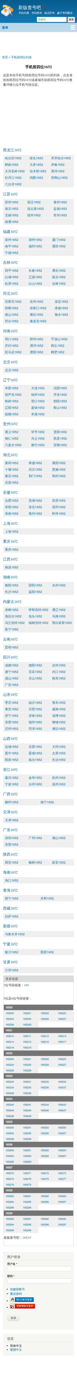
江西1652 (10, 559)
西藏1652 (10, 908)
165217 (62, 1042)
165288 (10, 1207)
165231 (27, 1081)
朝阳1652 (60, 401)
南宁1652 (47, 802)
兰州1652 (11, 970)
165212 (44, 1036)
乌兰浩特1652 (15, 622)
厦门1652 (59, 239)
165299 (27, 1230)
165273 (62, 1173)
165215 (27, 1042)
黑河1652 (58, 171)
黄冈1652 (11, 463)
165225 (27, 1064)
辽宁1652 (10, 379)
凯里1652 (60, 438)
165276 (44, 1179)
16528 (9, 1190)
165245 (27, 1110)
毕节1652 (38, 432)
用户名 (12, 1264)
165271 (27, 1173)
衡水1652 (61, 314)
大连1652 (38, 388)
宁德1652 (11, 252)
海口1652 (11, 880)
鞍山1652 (60, 407)
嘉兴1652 (11, 777)
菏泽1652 (35, 728)
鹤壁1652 (57, 352)
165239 (27, 1093)
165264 (10, 1156)
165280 (10, 1196)
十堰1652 (11, 469)
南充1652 (59, 678)
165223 (62, 1059)
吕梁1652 (35, 746)
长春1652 (35, 270)
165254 (10, 1133)
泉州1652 (11, 239)
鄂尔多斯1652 (62, 622)
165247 (62, 1110)
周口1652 (11, 339)
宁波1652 (11, 784)
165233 (62, 1081)
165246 (44, 1110)
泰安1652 (11, 709)
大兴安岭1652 (15, 171)
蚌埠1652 (59, 513)
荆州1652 (59, 476)
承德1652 (61, 308)
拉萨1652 (11, 916)
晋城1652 (35, 753)
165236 (44, 1087)
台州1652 (35, 784)
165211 (27, 1036)
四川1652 (10, 657)
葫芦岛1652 (13, 394)
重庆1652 (10, 541)
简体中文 (16, 1346)
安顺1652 (60, 445)
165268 (10, 1161)
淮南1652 (11, 513)
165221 (27, 1059)
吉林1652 (10, 262)
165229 (27, 1070)
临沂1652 (35, 702)
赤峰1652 (11, 609)
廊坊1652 (36, 314)
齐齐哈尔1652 (61, 158)
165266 (44, 1156)
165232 (44, 1081)
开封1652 (11, 345)
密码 (11, 1276)
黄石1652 (11, 476)
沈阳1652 (60, 388)
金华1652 (35, 777)
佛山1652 (59, 838)
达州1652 (59, 665)
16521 (9, 1030)
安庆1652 (59, 500)
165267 (62, 1156)
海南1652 (10, 872)
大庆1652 (36, 164)
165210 (10, 1036)
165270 (10, 1173)
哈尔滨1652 (13, 158)
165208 (10, 1024)
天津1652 (10, 811)
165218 (10, 1047)
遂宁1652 (11, 671)
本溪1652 (38, 414)
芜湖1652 (35, 500)
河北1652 (10, 293)
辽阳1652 (11, 407)
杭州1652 (59, 777)
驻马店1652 (13, 352)
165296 (44, 1224)
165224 (10, 1064)
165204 (10, 1019)
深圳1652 (11, 838)
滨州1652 (11, 728)
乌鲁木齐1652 (15, 934)
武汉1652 (35, 469)
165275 (27, 1179)
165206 (44, 1019)
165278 (10, 1184)
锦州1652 (38, 394)
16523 (9, 1076)
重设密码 (16, 1294)
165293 (62, 1219)
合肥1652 (11, 500)
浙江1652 (10, 769)
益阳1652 (35, 591)
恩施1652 (59, 469)
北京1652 (10, 361)
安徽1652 (10, 492)
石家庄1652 (13, 301)
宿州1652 (59, 507)
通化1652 (59, 270)
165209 (27, 1024)
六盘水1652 (13, 445)
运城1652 (11, 746)
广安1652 (11, 684)
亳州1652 (35, 513)
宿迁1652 (34, 202)
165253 (62, 1127)
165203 (62, 1013)
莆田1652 (59, 246)
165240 (10, 1104)
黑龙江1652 (12, 149)
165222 (44, 1059)
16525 (9, 1122)
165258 (10, 1139)
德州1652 (35, 722)
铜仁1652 (11, 438)
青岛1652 (59, 702)
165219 (27, 1047)
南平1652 (11, 246)
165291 (27, 1219)
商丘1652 (57, 345)
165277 (62, 1179)
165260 (10, 1150)
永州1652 (59, 585)
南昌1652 (11, 567)
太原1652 (59, 753)
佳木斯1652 (38, 171)
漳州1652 (35, 239)
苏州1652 (11, 202)
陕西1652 (10, 854)
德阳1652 (35, 665)
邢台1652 (11, 321)
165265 (27, 1156)
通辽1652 (59, 609)
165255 (27, 1133)
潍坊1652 (59, 728)
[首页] (8, 11)
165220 (10, 1059)
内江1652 (59, 671)
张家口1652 (38, 308)
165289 (27, 1207)
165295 (27, 1224)
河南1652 (10, 330)
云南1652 (10, 639)
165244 (10, 1110)
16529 (9, 1213)
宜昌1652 (11, 482)
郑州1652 (36, 339)
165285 (27, 1202)
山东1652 (10, 694)
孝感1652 (35, 463)
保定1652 (61, 301)
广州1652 (35, 838)
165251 (27, 1127)
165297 (62, 1224)
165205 (27, 1019)
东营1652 (11, 722)
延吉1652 (59, 277)
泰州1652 (60, 202)
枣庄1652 (11, 702)
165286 (44, 1202)
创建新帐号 (17, 1289)
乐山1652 (35, 678)
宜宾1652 (35, 671)
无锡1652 (11, 215)
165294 (10, 1224)
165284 (10, 1202)
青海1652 (10, 890)
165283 (62, 1196)
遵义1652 (11, 432)
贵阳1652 (60, 432)
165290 (10, 1219)
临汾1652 (35, 759)
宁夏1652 (10, 943)
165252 (44, 1127)
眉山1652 (11, 678)
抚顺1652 (11, 414)
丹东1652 (60, 394)
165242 (44, 1104)
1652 (26, 1237)
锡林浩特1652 (38, 622)
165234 (10, 1087)
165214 (10, 1042)
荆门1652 (35, 476)
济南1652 (35, 715)
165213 (62, 1036)
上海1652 (10, 523)
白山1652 (35, 283)
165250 (10, 1127)
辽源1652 (35, 277)
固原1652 (47, 952)
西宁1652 (11, 898)
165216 (44, 1042)
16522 (9, 1053)
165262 (44, 1150)
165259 (27, 1139)
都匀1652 (38, 445)
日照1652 (35, 709)
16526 (9, 1144)
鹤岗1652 (11, 164)
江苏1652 (10, 193)
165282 (44, 1196)
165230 (10, 1081)
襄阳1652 (59, 463)
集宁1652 (11, 629)
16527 (9, 1167)
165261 (27, 1150)
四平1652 (11, 270)
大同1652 (59, 746)
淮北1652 (35, 507)
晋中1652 (11, 753)
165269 (27, 1161)
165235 (27, 1087)
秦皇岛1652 (38, 321)
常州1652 (60, 215)
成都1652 (11, 665)
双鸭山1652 (59, 177)
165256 (44, 1133)
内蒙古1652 (12, 601)
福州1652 (35, 246)
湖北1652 (10, 454)
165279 (27, 1184)
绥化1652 (36, 158)
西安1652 (11, 862)
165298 (10, 1230)
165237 (62, 1087)
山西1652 (10, 738)
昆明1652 (11, 647)
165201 (27, 1013)
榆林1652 (35, 862)
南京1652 (11, 208)
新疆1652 (10, 925)
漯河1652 (36, 345)
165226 (44, 1064)
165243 (62, 1104)
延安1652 (59, 862)
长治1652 (59, 759)
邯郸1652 (11, 308)
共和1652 (47, 898)
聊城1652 (59, 722)
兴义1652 (38, 438)
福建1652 (10, 231)
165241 (27, 1104)
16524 (9, 1099)
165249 (27, 1116)
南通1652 (11, 221)
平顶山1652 (59, 339)
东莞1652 (11, 844)
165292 (44, 1219)
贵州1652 (10, 423)
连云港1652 (35, 208)
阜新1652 (11, 388)
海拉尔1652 (13, 616)
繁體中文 (16, 1350)
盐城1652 (60, 208)
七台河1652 (13, 184)
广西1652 (10, 793)
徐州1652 (34, 215)
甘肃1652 (10, 961)
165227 (62, 1064)
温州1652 (59, 784)
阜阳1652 (11, 507)
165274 (10, 1179)
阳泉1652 (11, 759)
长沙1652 (11, 591)
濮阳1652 (36, 352)
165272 (44, 1173)
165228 (10, 1070)
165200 (10, 1013)
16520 (9, 1007)
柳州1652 (11, 802)
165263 (62, 1150)
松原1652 (11, 283)
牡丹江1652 (13, 177)
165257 (62, 1133)
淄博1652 (59, 715)
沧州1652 (36, 301)
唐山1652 (11, 314)
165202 (44, 1013)
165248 (10, 1116)
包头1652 (35, 616)
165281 (27, 1196)
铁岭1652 (11, 401)
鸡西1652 (36, 177)
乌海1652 (59, 616)
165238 (10, 1093)
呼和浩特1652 (38, 609)
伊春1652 (58, 164)
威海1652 (59, 709)
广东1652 (10, 829)
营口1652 (38, 401)
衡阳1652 (11, 585)
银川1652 (11, 952)
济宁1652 (11, 715)
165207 (62, 1019)
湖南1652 (10, 577)
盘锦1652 (38, 407)
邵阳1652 (35, 585)
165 (26, 985)
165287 (62, 1202)
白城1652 (11, 277)
